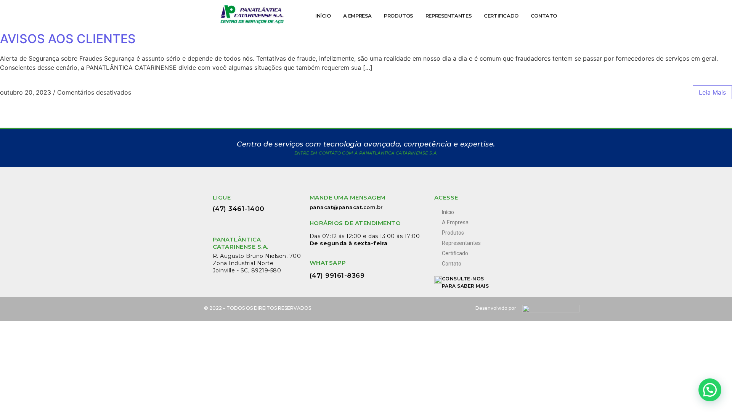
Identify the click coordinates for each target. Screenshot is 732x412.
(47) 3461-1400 (239, 208)
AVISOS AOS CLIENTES (68, 38)
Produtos (398, 16)
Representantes (448, 16)
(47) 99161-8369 (338, 275)
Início (323, 16)
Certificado (501, 16)
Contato (544, 16)
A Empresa (357, 16)
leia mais (712, 92)
